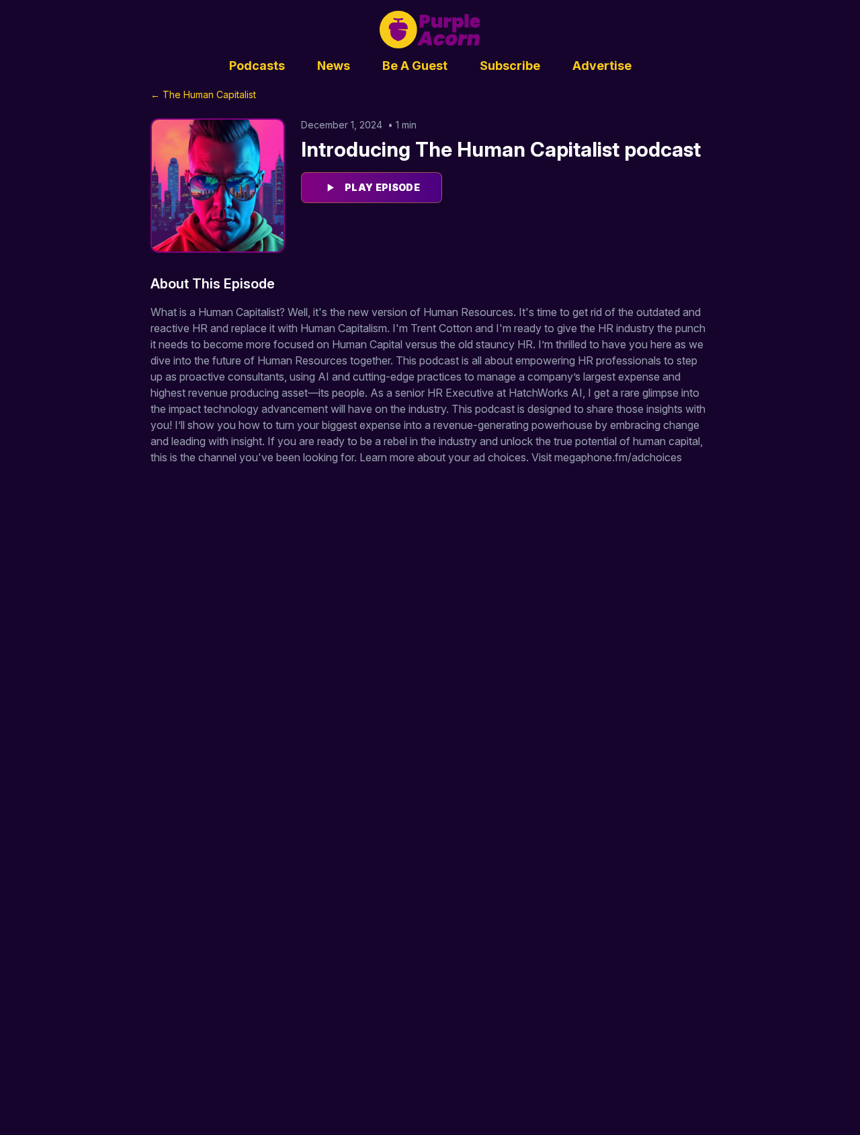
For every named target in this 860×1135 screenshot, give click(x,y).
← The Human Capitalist (203, 94)
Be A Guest (414, 65)
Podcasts (257, 65)
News (333, 65)
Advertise (602, 65)
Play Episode (382, 187)
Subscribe (510, 65)
